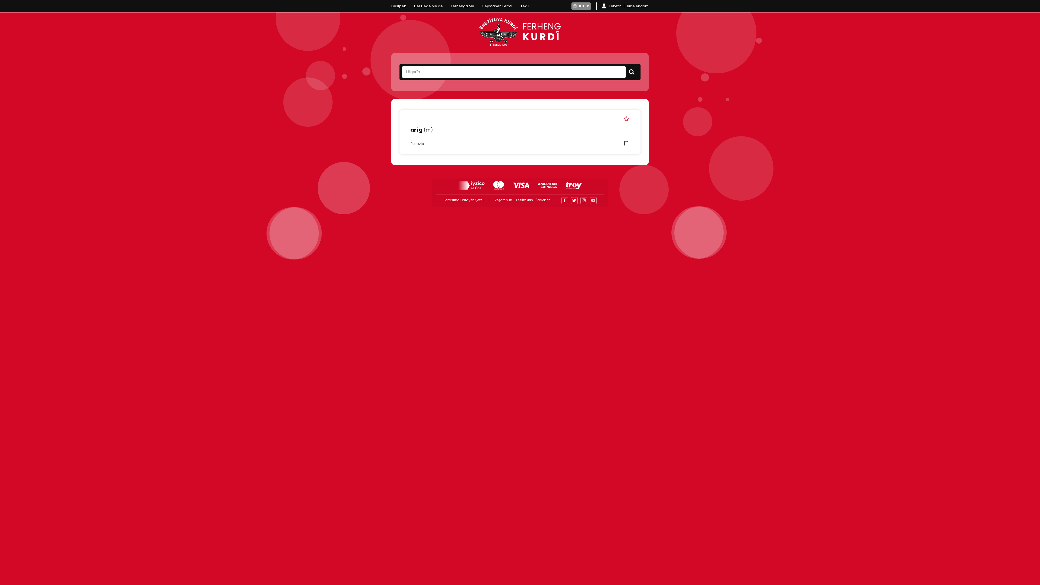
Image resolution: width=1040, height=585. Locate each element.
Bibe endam (638, 6)
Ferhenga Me (462, 6)
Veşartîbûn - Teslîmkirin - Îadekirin (523, 200)
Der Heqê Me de (428, 6)
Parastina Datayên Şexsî (463, 200)
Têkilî (525, 6)
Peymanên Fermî (497, 6)
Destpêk (398, 6)
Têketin (615, 6)
